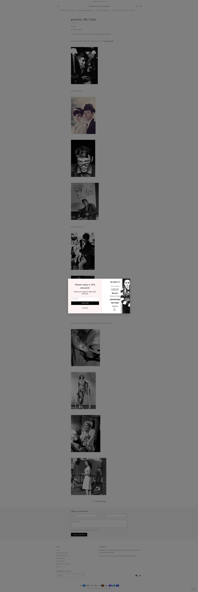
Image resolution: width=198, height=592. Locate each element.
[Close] (127, 281)
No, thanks (85, 307)
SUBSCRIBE (85, 303)
